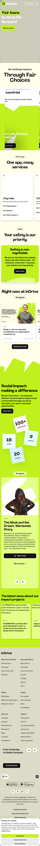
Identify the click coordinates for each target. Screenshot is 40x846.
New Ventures (6, 725)
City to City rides (7, 671)
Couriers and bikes (28, 725)
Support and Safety (28, 733)
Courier (23, 674)
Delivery (4, 674)
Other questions (27, 740)
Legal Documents (20, 810)
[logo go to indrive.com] (9, 4)
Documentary (26, 700)
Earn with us (25, 663)
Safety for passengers (9, 700)
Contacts (4, 737)
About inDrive (26, 737)
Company (4, 718)
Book (23, 704)
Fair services (6, 663)
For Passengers (9, 206)
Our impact (25, 696)
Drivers (23, 721)
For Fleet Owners (10, 215)
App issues (25, 729)
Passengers (25, 718)
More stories (19, 563)
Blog (3, 733)
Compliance (5, 740)
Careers (4, 721)
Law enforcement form (20, 814)
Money (23, 682)
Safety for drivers (7, 704)
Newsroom (5, 729)
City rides (4, 667)
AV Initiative (25, 707)
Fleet (23, 686)
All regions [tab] (20, 297)
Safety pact (5, 696)
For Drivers (7, 210)
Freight (23, 678)
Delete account (20, 818)
